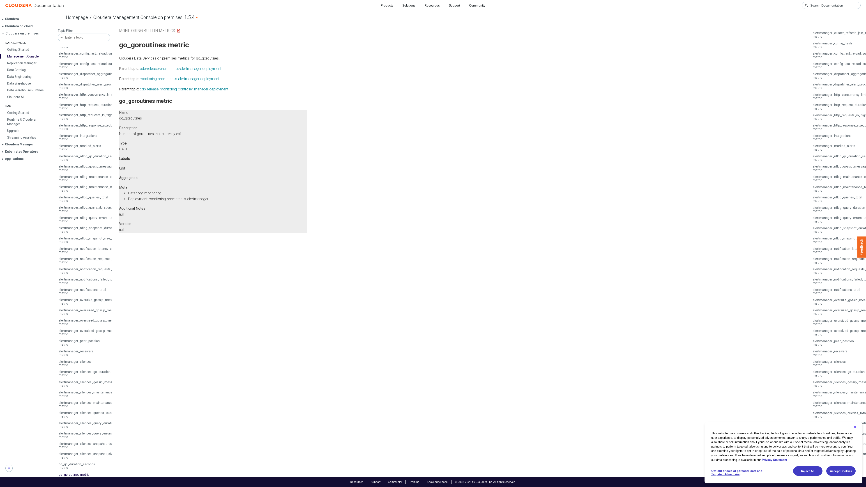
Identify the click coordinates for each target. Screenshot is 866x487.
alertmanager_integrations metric (78, 137)
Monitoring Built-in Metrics (147, 30)
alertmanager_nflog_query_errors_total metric (87, 219)
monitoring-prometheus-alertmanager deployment (179, 79)
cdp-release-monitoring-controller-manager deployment (184, 89)
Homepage (77, 17)
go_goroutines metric (74, 474)
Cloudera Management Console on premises (137, 17)
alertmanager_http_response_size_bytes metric (88, 127)
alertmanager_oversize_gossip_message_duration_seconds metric (102, 301)
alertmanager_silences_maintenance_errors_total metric (95, 394)
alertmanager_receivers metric (76, 352)
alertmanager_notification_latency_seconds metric (90, 250)
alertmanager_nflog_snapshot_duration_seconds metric (94, 229)
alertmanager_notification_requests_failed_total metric (94, 260)
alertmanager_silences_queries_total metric (85, 414)
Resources (432, 5)
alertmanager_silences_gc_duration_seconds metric (91, 373)
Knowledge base (437, 482)
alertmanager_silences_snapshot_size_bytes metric (91, 455)
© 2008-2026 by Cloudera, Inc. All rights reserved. (485, 482)
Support (454, 5)
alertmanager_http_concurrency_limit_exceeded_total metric (98, 96)
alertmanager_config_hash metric (832, 44)
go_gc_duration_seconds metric (77, 465)
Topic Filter (65, 30)
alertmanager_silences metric (75, 363)
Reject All (808, 471)
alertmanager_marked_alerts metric (80, 147)
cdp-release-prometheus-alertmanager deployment (180, 69)
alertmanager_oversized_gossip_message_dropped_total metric (100, 311)
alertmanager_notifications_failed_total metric (87, 281)
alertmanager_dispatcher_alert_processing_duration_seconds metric (103, 86)
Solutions (408, 5)
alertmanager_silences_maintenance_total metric (90, 404)
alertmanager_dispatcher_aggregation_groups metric (92, 75)
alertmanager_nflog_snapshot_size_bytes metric (89, 240)
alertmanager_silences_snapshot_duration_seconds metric (96, 445)
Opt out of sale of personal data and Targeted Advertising (736, 472)
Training (414, 482)
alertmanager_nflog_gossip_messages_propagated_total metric (100, 168)
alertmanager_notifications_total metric (82, 291)
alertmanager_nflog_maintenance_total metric (87, 188)
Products (387, 5)
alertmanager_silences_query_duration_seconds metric (94, 424)
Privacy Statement (774, 459)
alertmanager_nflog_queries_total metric (83, 198)
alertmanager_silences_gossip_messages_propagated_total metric (102, 383)
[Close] (855, 427)
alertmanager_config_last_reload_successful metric (91, 65)
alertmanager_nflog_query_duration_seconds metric (92, 209)
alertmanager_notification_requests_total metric (89, 270)
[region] (783, 452)
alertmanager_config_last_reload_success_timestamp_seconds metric (105, 55)
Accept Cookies (841, 471)
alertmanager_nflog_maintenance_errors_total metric (93, 178)
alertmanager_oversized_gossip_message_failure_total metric (99, 322)
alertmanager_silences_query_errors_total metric (89, 435)
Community (477, 5)
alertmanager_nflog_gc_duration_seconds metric (89, 157)
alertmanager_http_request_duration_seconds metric (92, 106)
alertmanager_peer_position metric (79, 342)
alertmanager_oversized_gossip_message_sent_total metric (98, 332)
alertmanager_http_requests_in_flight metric (86, 116)
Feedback (861, 247)
